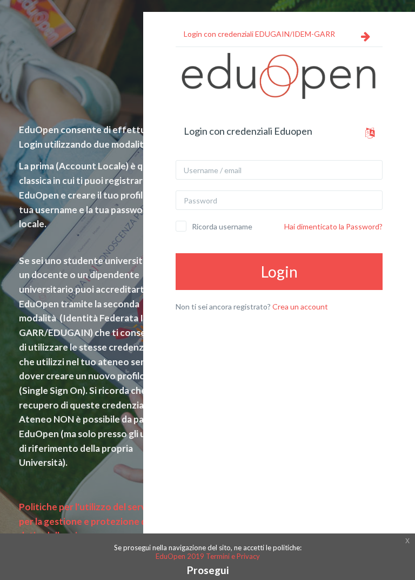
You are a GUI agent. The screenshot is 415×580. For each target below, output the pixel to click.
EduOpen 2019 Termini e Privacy (208, 556)
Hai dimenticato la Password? (333, 226)
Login (279, 271)
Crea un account (300, 306)
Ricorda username (222, 226)
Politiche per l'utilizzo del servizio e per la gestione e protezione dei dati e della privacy (93, 521)
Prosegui (208, 570)
